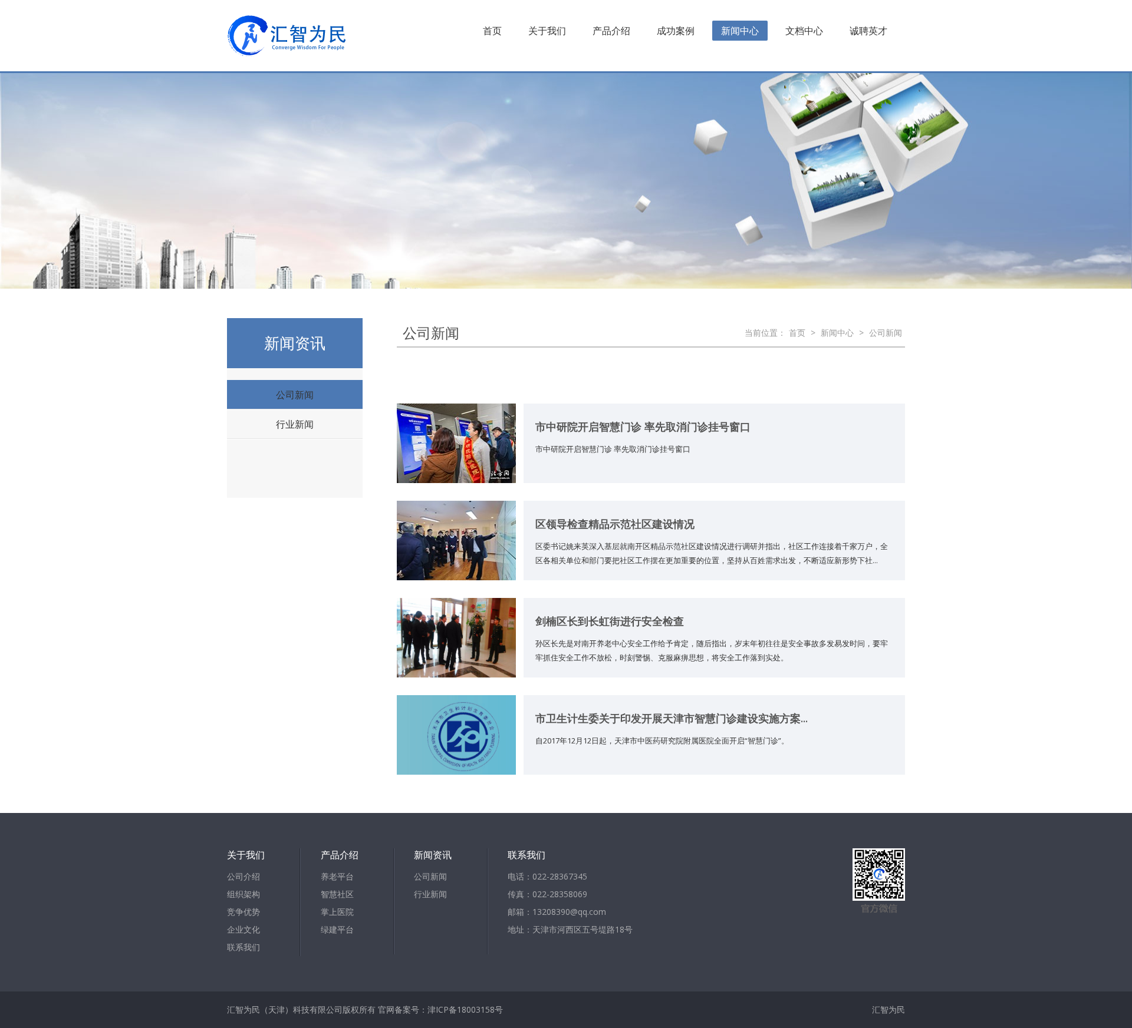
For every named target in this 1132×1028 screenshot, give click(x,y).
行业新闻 (295, 424)
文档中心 (804, 30)
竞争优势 (243, 911)
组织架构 (243, 894)
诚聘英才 (868, 30)
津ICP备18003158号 (465, 1009)
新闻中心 (740, 30)
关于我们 (547, 30)
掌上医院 (337, 911)
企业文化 (243, 929)
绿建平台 (337, 929)
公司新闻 (295, 394)
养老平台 (337, 876)
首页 (492, 30)
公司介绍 (243, 876)
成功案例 (676, 30)
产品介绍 (611, 30)
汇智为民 (888, 1009)
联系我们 (243, 947)
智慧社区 (337, 894)
